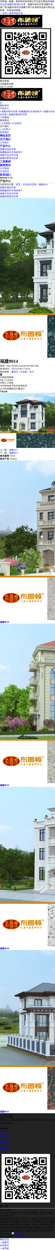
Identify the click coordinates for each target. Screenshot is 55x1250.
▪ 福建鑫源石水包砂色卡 (30, 111)
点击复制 (25, 1213)
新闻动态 (4, 1137)
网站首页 (4, 105)
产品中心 (4, 1140)
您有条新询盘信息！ (14, 13)
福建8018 (4, 948)
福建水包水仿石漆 (9, 155)
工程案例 (4, 117)
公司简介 (4, 142)
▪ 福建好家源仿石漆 (17, 114)
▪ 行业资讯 (16, 123)
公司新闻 (4, 168)
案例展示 (4, 1143)
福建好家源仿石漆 (9, 158)
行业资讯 (4, 171)
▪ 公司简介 (5, 129)
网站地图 (4, 1149)
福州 (22, 1236)
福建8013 (13, 450)
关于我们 (4, 1134)
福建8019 (4, 785)
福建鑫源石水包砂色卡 (11, 152)
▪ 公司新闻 (5, 123)
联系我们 (4, 132)
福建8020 (4, 622)
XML (2, 1152)
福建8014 (43, 184)
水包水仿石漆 (29, 184)
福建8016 (4, 1111)
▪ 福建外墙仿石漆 (8, 111)
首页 (18, 184)
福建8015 (13, 453)
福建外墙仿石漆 (8, 149)
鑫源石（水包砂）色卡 (22, 372)
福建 (17, 1236)
